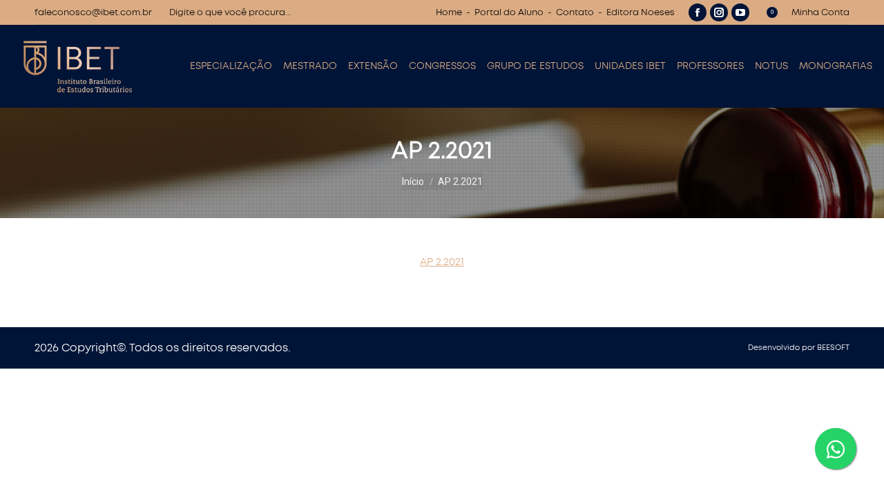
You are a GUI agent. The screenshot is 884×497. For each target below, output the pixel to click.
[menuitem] (231, 66)
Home (449, 12)
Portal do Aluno (509, 12)
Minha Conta (820, 12)
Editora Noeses (640, 12)
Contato (575, 12)
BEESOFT (833, 347)
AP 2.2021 (442, 262)
